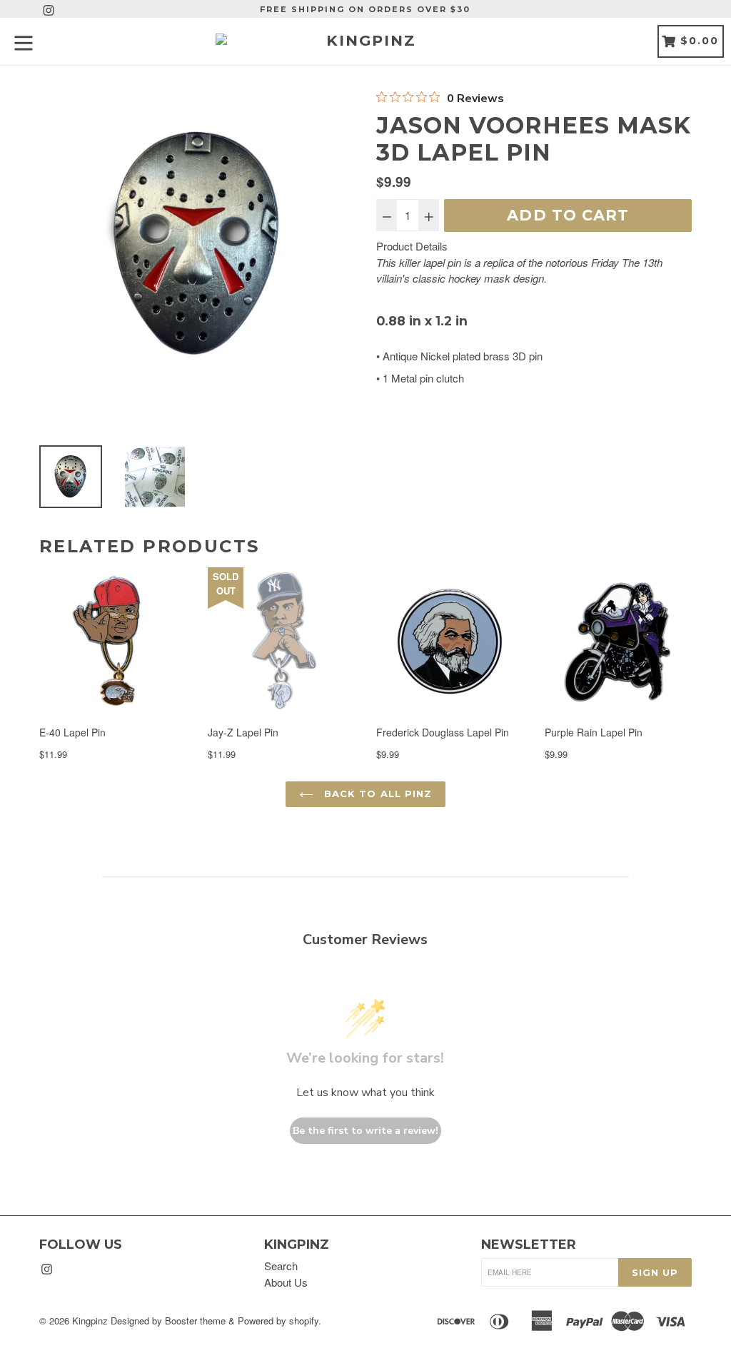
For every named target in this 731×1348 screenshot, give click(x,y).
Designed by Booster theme (168, 1320)
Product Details (412, 245)
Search (281, 1265)
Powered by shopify (278, 1320)
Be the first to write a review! (365, 1130)
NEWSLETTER (528, 1244)
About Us (286, 1281)
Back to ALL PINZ (376, 793)
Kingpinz (90, 1320)
